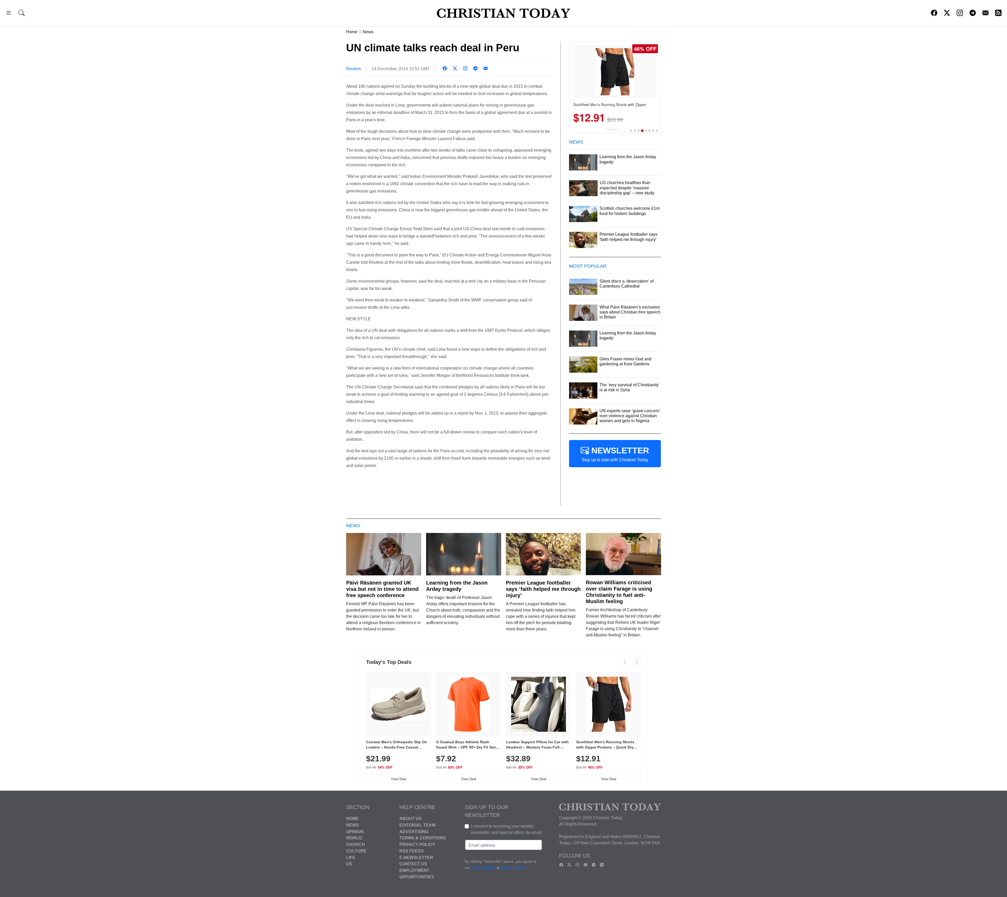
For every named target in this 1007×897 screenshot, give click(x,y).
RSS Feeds (411, 851)
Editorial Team (417, 825)
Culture (356, 851)
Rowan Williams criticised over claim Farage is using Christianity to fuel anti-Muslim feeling (619, 592)
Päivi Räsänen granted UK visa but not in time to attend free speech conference (382, 589)
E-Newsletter (416, 857)
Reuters (353, 69)
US (349, 864)
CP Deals (612, 129)
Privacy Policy (417, 844)
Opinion (355, 831)
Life (350, 857)
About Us (410, 818)
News (368, 32)
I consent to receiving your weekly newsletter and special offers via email (506, 829)
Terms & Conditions (422, 838)
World (354, 838)
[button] (9, 14)
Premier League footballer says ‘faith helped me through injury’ (543, 589)
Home (351, 32)
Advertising (413, 831)
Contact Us (413, 864)
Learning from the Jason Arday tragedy (457, 586)
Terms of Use (483, 868)
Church (355, 844)
